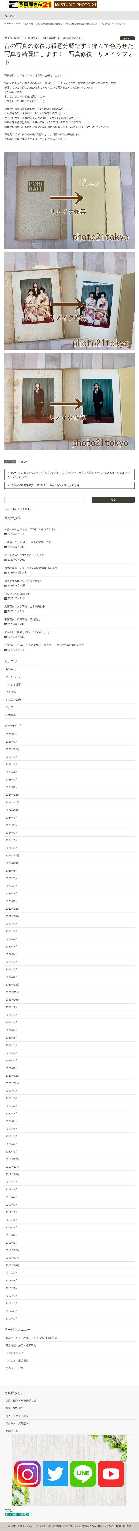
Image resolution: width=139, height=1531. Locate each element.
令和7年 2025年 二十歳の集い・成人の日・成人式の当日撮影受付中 (44, 645)
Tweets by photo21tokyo (18, 509)
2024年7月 (12, 832)
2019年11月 (12, 1166)
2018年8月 (12, 1280)
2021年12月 (12, 984)
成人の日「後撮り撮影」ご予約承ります (27, 632)
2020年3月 (12, 1136)
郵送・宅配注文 (14, 1408)
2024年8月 (12, 825)
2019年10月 (12, 1174)
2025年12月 (12, 749)
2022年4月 (12, 954)
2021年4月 (12, 1045)
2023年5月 (12, 886)
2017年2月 (12, 1318)
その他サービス (14, 1368)
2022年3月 (12, 961)
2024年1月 (12, 847)
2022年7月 (12, 939)
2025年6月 (12, 764)
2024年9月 (12, 817)
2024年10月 (12, 810)
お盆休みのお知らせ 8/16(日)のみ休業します (30, 529)
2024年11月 (12, 802)
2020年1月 (12, 1151)
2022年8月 (12, 931)
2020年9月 (12, 1090)
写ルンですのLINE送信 (17, 593)
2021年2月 (12, 1060)
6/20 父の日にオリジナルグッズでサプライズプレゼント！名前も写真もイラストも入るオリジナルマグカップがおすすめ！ (68, 474)
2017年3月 (12, 1311)
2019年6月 (12, 1204)
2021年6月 (12, 1030)
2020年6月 (12, 1113)
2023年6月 (12, 878)
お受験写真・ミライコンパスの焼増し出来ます (31, 568)
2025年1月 (12, 787)
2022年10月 (12, 916)
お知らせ (127, 38)
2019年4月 (12, 1219)
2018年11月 (12, 1257)
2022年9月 (12, 923)
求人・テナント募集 (17, 1415)
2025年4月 (12, 772)
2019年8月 (12, 1189)
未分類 (9, 707)
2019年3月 (12, 1227)
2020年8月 (12, 1098)
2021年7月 (12, 1022)
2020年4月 (12, 1128)
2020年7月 (12, 1106)
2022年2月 (12, 969)
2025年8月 (12, 756)
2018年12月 (12, 1250)
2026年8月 (12, 734)
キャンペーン (13, 677)
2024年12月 (12, 794)
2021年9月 (12, 1007)
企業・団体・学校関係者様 (21, 1400)
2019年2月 (12, 1235)
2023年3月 (12, 893)
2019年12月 (12, 1159)
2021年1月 (12, 1068)
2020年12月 (12, 1075)
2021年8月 (12, 1014)
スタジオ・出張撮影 (17, 1360)
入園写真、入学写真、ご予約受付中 (24, 606)
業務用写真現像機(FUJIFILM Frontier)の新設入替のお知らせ (45, 485)
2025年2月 (12, 779)
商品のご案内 (13, 699)
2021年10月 (12, 999)
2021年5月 (12, 1037)
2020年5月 (12, 1121)
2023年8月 (12, 870)
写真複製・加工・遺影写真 (21, 1345)
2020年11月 (12, 1083)
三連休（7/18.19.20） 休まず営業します (27, 542)
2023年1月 (12, 901)
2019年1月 (12, 1242)
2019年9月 (12, 1181)
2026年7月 (12, 741)
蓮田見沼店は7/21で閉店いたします (24, 555)
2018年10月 (12, 1265)
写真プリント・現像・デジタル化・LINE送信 (31, 1337)
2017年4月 (12, 1303)
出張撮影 (11, 692)
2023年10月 (12, 863)
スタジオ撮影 (13, 684)
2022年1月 (12, 977)
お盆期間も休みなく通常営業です (23, 581)
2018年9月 (12, 1273)
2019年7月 (12, 1197)
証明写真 (11, 714)
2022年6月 (12, 946)
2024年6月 (12, 840)
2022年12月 (12, 908)
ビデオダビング (14, 1353)
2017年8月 (12, 1295)
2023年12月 (12, 855)
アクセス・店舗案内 (17, 1423)
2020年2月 (12, 1144)
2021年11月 (12, 992)
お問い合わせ (13, 1430)
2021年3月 (12, 1053)
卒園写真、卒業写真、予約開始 (22, 619)
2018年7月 (12, 1288)
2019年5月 (12, 1212)
